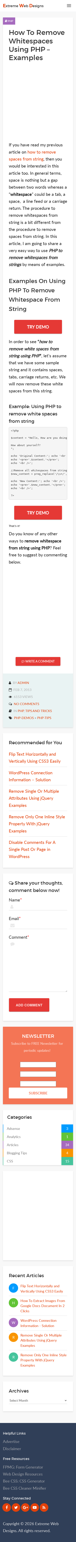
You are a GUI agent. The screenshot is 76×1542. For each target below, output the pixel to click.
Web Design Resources (23, 1474)
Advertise (11, 1441)
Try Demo (38, 327)
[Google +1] (25, 1507)
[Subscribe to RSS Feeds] (44, 1507)
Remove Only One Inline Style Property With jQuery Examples (37, 824)
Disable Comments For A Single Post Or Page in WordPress (32, 849)
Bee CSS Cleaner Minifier (24, 1488)
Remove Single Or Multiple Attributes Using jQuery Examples (34, 798)
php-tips (44, 718)
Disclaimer (12, 1448)
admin (23, 682)
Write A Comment (40, 661)
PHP (10, 21)
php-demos (24, 718)
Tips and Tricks (38, 711)
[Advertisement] (38, 101)
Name (14, 900)
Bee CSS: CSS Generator (24, 1481)
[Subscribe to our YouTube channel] (34, 1507)
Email (14, 918)
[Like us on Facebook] (6, 1507)
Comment (18, 937)
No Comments (26, 704)
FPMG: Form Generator (23, 1467)
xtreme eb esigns (23, 5)
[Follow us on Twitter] (16, 1507)
